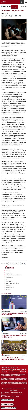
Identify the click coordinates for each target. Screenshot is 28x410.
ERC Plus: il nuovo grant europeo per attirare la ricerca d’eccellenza (14, 314)
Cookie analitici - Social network (10, 396)
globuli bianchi (10, 287)
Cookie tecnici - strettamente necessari (12, 392)
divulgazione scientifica (12, 283)
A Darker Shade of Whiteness (14, 275)
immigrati (8, 271)
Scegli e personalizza (7, 399)
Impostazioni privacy (14, 371)
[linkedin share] (16, 16)
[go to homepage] (3, 2)
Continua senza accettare (8, 407)
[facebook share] (12, 16)
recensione (9, 281)
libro (7, 279)
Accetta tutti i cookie (7, 404)
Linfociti (8, 289)
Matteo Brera (9, 277)
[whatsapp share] (6, 16)
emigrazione (9, 273)
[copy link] (2, 16)
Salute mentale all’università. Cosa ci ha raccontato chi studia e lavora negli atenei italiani (12, 359)
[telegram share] (9, 16)
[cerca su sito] (22, 2)
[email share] (19, 16)
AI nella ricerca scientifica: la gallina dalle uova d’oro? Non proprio (13, 336)
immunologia (9, 285)
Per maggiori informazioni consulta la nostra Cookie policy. (14, 389)
